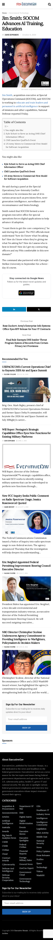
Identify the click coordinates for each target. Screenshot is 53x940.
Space (39, 863)
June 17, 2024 (23, 573)
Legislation (41, 828)
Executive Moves (23, 832)
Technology (41, 867)
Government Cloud (25, 873)
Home (4, 13)
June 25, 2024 (23, 647)
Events (22, 827)
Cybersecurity (8, 864)
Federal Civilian (22, 845)
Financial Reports (23, 852)
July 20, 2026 (23, 374)
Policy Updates (43, 851)
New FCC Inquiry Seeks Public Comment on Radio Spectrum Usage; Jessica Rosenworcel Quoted (25, 499)
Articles (5, 816)
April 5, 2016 (22, 441)
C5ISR (5, 846)
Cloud (4, 854)
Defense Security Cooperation (8, 877)
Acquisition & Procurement (8, 807)
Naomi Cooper (9, 573)
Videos (39, 871)
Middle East (41, 836)
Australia (6, 827)
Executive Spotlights (23, 839)
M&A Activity (42, 832)
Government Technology (19, 13)
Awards (5, 831)
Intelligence (42, 818)
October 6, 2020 (29, 35)
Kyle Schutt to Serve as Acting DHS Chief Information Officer (25, 135)
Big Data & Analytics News (9, 836)
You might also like (14, 130)
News (39, 847)
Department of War (26, 807)
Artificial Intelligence (7, 822)
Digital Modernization (26, 822)
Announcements (9, 812)
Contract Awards (6, 859)
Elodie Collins (10, 374)
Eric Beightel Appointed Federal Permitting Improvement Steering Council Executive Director (26, 565)
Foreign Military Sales (25, 858)
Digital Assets (25, 816)
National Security (40, 842)
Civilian (5, 850)
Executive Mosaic (21, 930)
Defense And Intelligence (8, 869)
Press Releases (43, 855)
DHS (21, 812)
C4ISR (5, 842)
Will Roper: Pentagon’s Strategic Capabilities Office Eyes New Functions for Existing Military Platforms (26, 433)
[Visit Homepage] (26, 4)
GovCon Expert (26, 868)
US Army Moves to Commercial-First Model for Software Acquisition (26, 145)
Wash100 (40, 875)
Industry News (43, 814)
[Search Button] (49, 4)
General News (26, 864)
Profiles (39, 859)
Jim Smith (7, 95)
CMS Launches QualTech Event (21, 140)
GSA (38, 806)
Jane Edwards (12, 35)
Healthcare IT (42, 810)
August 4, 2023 (22, 507)
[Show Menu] (3, 4)
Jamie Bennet (9, 507)
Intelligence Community (42, 823)
